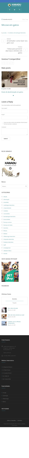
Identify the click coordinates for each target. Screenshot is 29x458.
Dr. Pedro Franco (6, 370)
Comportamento (7, 208)
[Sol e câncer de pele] (4, 310)
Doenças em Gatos (7, 225)
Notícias (5, 233)
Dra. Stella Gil (6, 376)
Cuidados (11, 33)
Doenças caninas (7, 222)
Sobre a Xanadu (11, 420)
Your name (4, 108)
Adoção (5, 196)
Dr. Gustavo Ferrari (7, 373)
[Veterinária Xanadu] (14, 5)
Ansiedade (6, 202)
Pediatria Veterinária (8, 242)
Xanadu (5, 253)
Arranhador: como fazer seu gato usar (17, 42)
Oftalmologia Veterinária (9, 236)
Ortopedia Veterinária (8, 239)
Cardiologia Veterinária (8, 205)
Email (3, 114)
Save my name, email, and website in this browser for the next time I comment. (15, 123)
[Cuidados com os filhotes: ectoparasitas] (4, 323)
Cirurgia (4, 392)
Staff (4, 245)
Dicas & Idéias (6, 219)
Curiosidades (6, 213)
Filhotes (5, 230)
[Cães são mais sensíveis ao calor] (4, 316)
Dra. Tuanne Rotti (7, 379)
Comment (4, 127)
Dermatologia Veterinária (20, 33)
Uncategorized (6, 248)
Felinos (4, 401)
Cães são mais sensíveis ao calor (16, 315)
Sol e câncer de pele (13, 308)
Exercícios (5, 228)
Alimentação (6, 199)
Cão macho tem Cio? (11, 92)
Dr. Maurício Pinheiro (7, 367)
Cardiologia (5, 395)
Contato (19, 420)
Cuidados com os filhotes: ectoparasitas (14, 322)
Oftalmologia (6, 398)
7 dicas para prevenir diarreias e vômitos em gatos (14, 51)
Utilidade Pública (7, 250)
